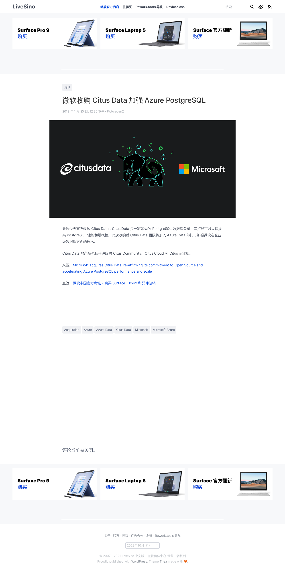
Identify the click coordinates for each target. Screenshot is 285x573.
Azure (88, 330)
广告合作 (137, 535)
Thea (163, 561)
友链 (149, 535)
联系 (116, 535)
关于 (107, 535)
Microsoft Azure (164, 330)
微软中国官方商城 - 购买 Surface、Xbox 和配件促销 (114, 283)
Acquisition (71, 330)
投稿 (125, 535)
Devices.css (175, 7)
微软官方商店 (109, 7)
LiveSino (23, 6)
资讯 (67, 87)
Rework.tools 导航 (149, 7)
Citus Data (123, 330)
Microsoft (141, 330)
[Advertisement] (142, 59)
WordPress (139, 561)
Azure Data (104, 330)
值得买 (127, 7)
